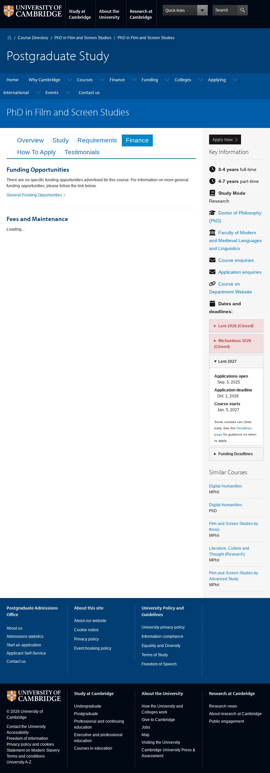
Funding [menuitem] (150, 80)
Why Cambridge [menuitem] (44, 80)
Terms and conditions (26, 756)
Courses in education (93, 748)
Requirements (97, 140)
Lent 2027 (227, 361)
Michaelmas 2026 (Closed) (232, 343)
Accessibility (18, 732)
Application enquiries (239, 272)
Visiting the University (161, 742)
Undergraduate (87, 706)
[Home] (9, 37)
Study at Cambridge (80, 14)
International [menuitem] (16, 92)
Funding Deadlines (235, 454)
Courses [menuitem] (85, 80)
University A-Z (19, 762)
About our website (90, 620)
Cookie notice (86, 630)
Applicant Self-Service (26, 653)
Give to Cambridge (158, 719)
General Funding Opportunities (34, 195)
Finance (137, 140)
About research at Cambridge (235, 713)
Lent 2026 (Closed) (236, 326)
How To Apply (36, 152)
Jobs (146, 727)
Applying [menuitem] (217, 80)
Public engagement (226, 721)
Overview (30, 140)
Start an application (24, 645)
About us (14, 628)
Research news (223, 706)
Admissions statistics (25, 636)
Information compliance (162, 636)
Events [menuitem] (52, 92)
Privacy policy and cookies (30, 744)
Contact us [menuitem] (89, 92)
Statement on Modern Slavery (33, 750)
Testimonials (82, 152)
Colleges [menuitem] (183, 80)
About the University (109, 14)
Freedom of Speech (159, 664)
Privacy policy (86, 639)
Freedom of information (27, 738)
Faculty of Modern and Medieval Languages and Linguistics (235, 240)
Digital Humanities (225, 486)
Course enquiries (236, 260)
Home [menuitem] (12, 80)
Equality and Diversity (161, 645)
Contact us (16, 661)
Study (60, 140)
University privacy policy (163, 627)
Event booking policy (92, 648)
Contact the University (26, 726)
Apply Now (222, 139)
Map (145, 735)
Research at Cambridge (141, 14)
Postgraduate (86, 713)
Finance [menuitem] (117, 80)
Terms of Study (155, 655)
